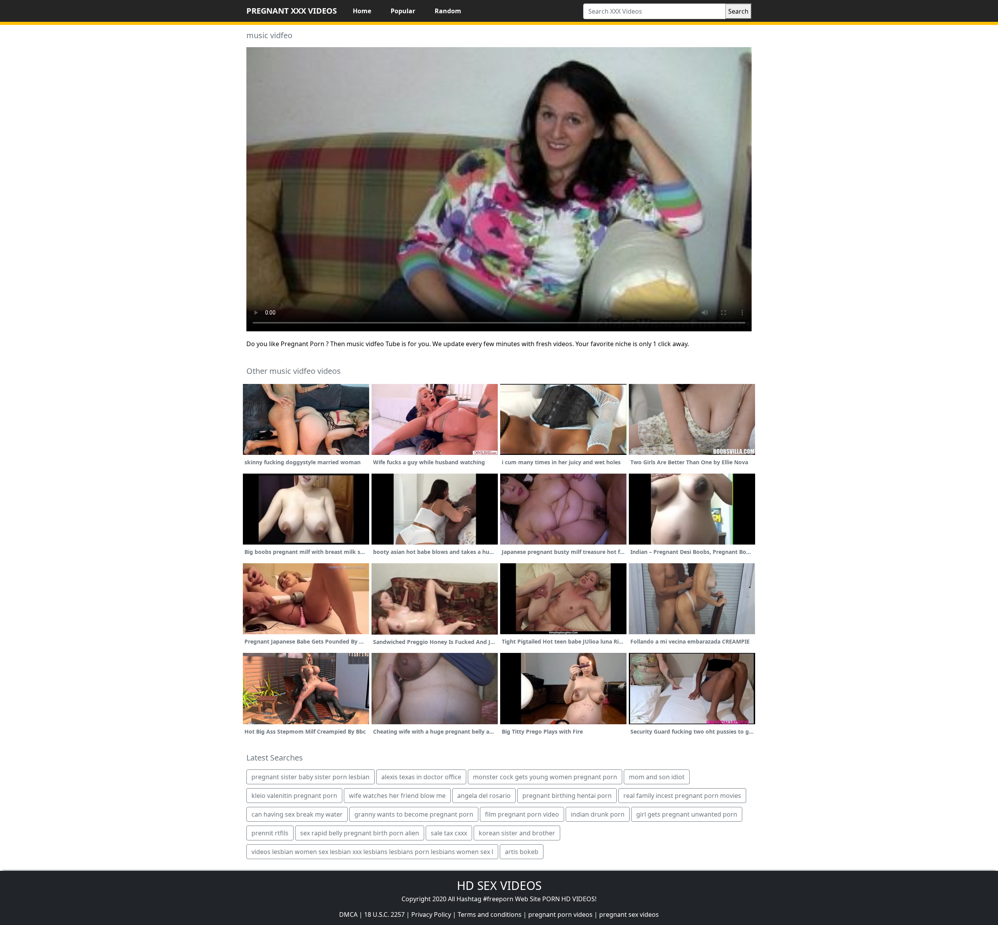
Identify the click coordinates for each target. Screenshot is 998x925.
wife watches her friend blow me (397, 795)
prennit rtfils (269, 833)
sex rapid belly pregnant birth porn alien (359, 833)
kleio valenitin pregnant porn (294, 795)
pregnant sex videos (629, 914)
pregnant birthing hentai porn (567, 795)
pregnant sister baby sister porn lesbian (310, 777)
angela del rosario (484, 795)
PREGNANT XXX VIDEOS (291, 10)
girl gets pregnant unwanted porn (686, 814)
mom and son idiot (657, 777)
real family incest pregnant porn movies (682, 795)
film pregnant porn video (522, 814)
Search (738, 11)
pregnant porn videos (560, 914)
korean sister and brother (517, 833)
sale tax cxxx (449, 833)
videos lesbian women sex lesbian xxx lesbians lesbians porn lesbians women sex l (372, 851)
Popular (403, 11)
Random (448, 11)
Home (362, 11)
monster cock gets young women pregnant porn (545, 777)
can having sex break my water (297, 814)
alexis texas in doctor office (421, 777)
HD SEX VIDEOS (499, 885)
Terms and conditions (490, 914)
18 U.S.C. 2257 (384, 914)
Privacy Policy (431, 914)
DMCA (348, 914)
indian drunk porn (598, 814)
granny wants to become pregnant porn (413, 814)
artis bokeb (521, 851)
